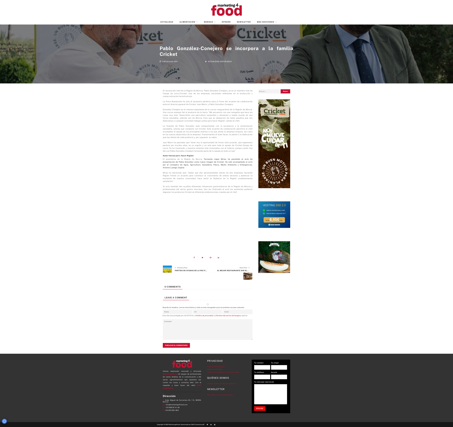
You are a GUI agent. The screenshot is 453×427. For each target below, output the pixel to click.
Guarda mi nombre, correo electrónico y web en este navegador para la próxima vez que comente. (204, 307)
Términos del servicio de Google (228, 315)
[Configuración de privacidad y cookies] (4, 421)
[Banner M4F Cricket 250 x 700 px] (274, 143)
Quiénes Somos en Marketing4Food (221, 383)
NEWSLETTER (244, 22)
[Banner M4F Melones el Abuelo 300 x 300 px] (274, 257)
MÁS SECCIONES (265, 22)
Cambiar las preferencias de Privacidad (223, 372)
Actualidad (166, 22)
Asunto (274, 372)
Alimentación (187, 22)
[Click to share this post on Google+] (212, 258)
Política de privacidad (204, 315)
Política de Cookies (215, 369)
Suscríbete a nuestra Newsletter (220, 395)
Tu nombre (259, 363)
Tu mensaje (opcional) (264, 382)
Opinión (226, 22)
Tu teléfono (259, 372)
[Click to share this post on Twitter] (204, 258)
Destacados (226, 61)
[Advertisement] (207, 223)
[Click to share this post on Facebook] (196, 258)
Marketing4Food (170, 374)
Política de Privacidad (216, 366)
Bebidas (208, 22)
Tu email (275, 363)
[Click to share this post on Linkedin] (220, 258)
